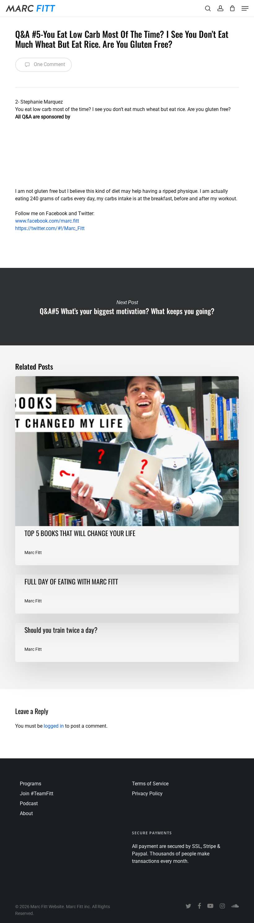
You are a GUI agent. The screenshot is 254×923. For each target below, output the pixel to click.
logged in (54, 726)
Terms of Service (150, 784)
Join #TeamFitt (36, 794)
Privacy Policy (147, 794)
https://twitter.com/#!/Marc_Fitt (50, 228)
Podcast (29, 803)
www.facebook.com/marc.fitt (47, 221)
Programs (30, 784)
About (26, 813)
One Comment (49, 64)
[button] (245, 8)
